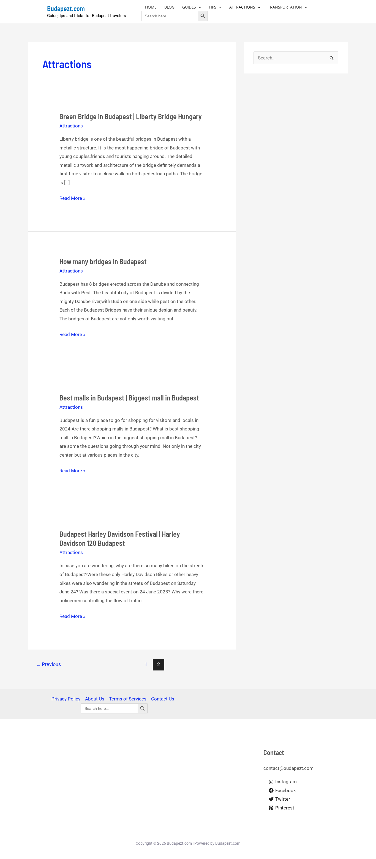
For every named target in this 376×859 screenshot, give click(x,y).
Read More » (72, 197)
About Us (94, 699)
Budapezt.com (66, 8)
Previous (48, 664)
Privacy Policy (65, 699)
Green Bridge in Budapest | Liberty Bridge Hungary (130, 116)
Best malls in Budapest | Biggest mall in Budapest (129, 397)
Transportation (285, 7)
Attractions (242, 7)
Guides (189, 7)
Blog (169, 7)
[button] (198, 7)
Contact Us (162, 699)
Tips (212, 7)
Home (151, 7)
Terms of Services (127, 699)
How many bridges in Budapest (103, 261)
